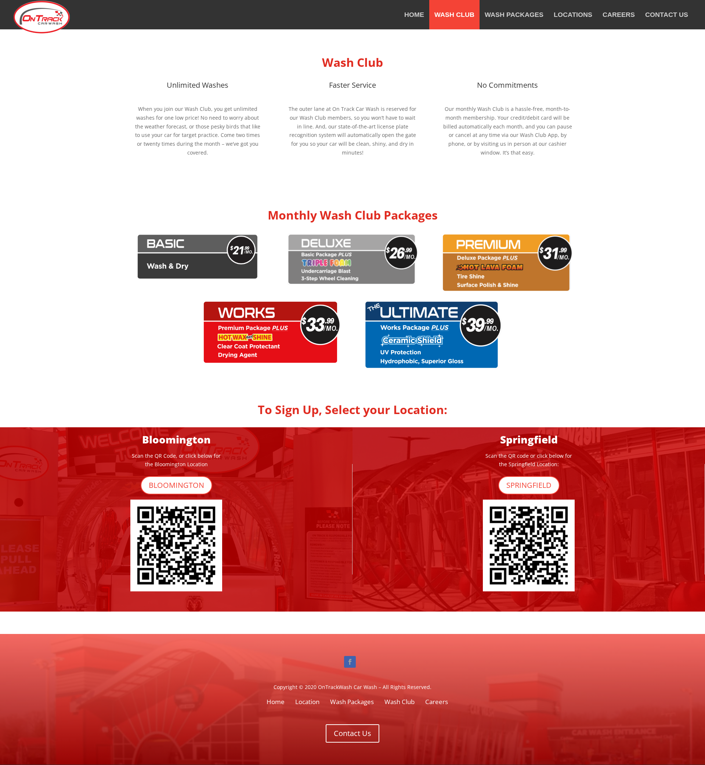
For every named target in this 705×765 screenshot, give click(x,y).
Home (414, 14)
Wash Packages (514, 14)
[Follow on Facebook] (350, 662)
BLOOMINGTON (176, 485)
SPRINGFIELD (529, 485)
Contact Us (666, 14)
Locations (573, 14)
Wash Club (454, 14)
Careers (619, 14)
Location (307, 701)
